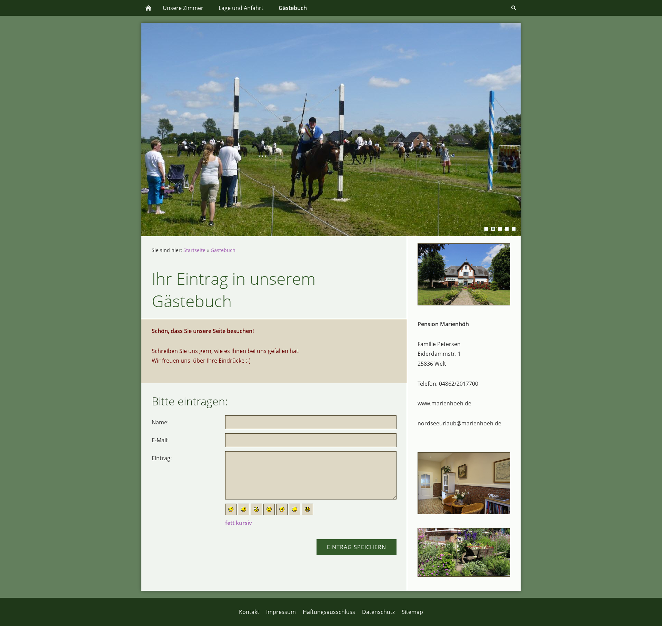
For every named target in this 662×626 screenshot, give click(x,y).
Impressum (281, 612)
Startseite (194, 250)
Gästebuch (223, 250)
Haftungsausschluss (329, 612)
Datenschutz (378, 612)
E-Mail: (160, 440)
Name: (160, 422)
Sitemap (412, 612)
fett (229, 523)
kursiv (244, 523)
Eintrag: (162, 458)
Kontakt (249, 612)
